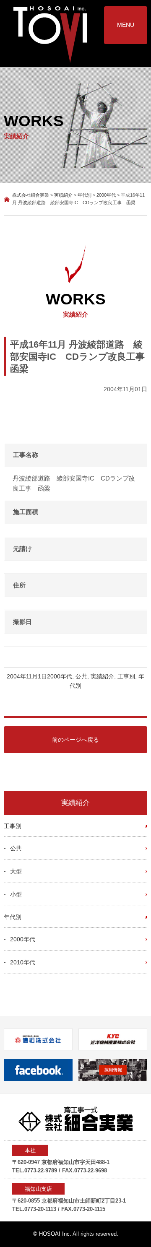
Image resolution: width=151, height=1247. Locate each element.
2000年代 (59, 676)
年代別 (12, 917)
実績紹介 (102, 676)
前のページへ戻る (75, 739)
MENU (125, 24)
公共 (81, 676)
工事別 (126, 676)
